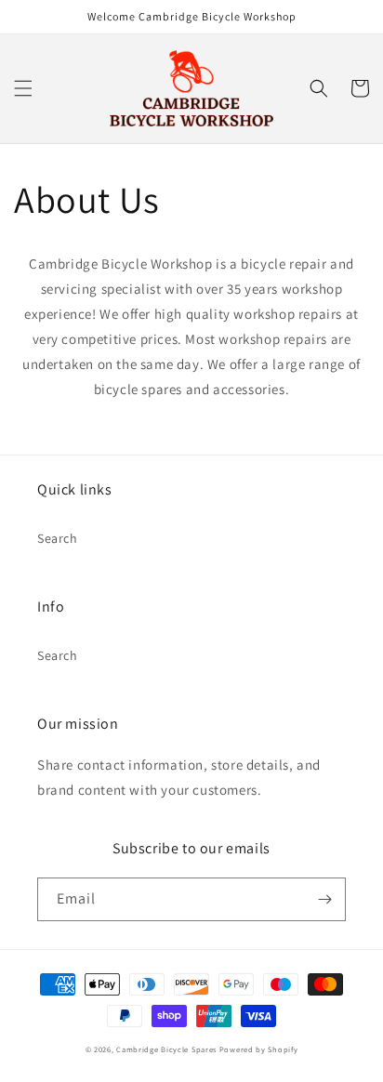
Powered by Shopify (258, 1049)
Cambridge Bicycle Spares (166, 1049)
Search (57, 538)
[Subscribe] (324, 899)
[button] (23, 88)
